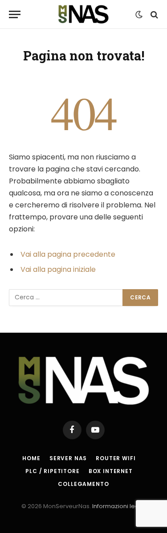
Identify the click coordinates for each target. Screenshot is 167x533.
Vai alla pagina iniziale (58, 269)
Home (31, 458)
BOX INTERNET (111, 471)
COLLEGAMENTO (83, 484)
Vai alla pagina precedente (67, 254)
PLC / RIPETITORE (52, 471)
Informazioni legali (119, 506)
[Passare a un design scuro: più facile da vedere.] (139, 15)
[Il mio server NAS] (83, 14)
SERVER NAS (68, 458)
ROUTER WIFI (115, 458)
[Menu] (14, 14)
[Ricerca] (153, 14)
